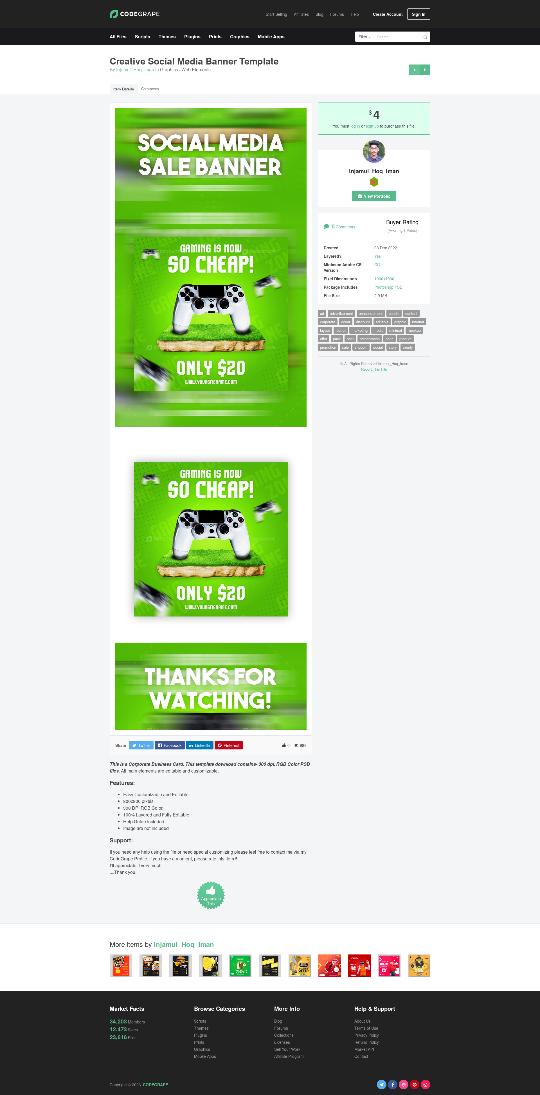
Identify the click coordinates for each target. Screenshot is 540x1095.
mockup (414, 330)
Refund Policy (366, 1042)
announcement (371, 313)
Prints (199, 1042)
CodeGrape (155, 1084)
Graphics (169, 69)
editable (382, 321)
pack (337, 338)
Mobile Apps (205, 1056)
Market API (364, 1049)
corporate (327, 321)
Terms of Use (366, 1028)
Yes (377, 256)
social (378, 347)
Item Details (123, 89)
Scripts (200, 1021)
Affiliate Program (289, 1056)
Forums (281, 1028)
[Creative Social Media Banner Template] (414, 69)
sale (345, 347)
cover (345, 321)
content (411, 313)
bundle (394, 313)
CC (377, 264)
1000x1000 (384, 278)
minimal (395, 330)
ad (322, 313)
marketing (360, 330)
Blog (278, 1021)
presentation (370, 338)
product (405, 338)
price (389, 338)
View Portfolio (377, 196)
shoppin (361, 347)
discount (363, 321)
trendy (408, 347)
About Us (362, 1021)
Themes (201, 1028)
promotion (328, 347)
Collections (284, 1035)
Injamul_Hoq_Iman (135, 69)
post (350, 338)
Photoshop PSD (388, 287)
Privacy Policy (366, 1035)
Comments (150, 88)
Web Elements (196, 69)
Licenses (282, 1042)
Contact (361, 1056)
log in (355, 126)
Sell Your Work (287, 1049)
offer (323, 338)
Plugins (200, 1035)
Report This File (374, 369)
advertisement (341, 313)
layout (325, 330)
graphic (400, 321)
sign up (372, 126)
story (393, 347)
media (378, 330)
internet (418, 321)
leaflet (341, 330)
